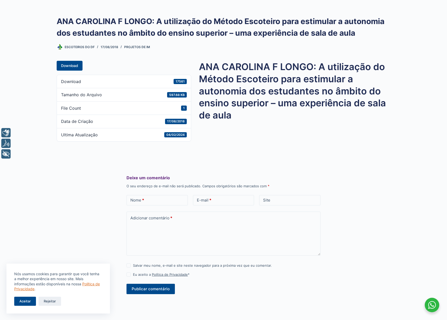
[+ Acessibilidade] (6, 154)
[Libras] (6, 132)
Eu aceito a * (161, 274)
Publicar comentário (151, 288)
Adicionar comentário (151, 217)
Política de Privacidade (170, 274)
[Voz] (6, 143)
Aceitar (25, 301)
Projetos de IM (137, 47)
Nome (137, 200)
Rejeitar (50, 301)
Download (69, 65)
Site (266, 200)
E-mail (204, 200)
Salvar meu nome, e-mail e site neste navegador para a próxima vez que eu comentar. (202, 265)
